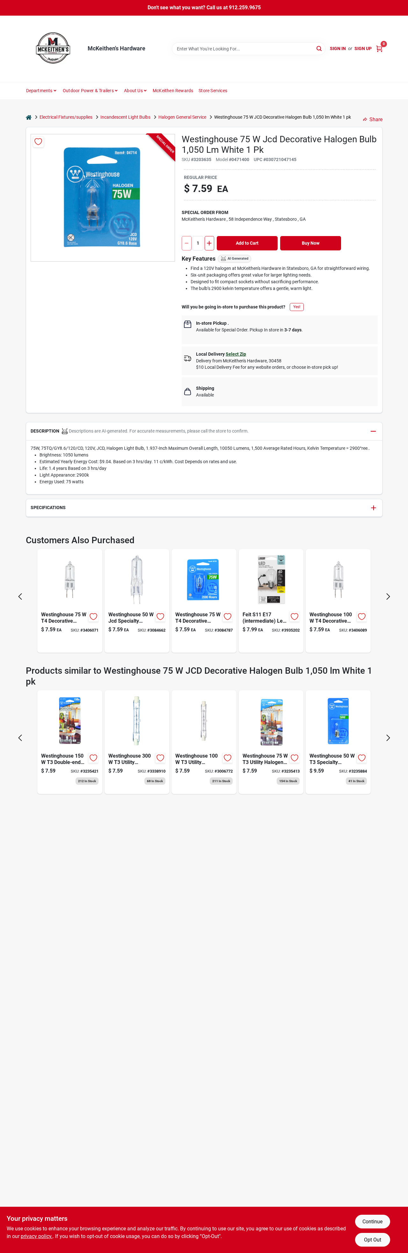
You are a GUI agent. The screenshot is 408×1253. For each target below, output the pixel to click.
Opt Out (372, 1240)
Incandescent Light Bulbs (125, 117)
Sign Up (363, 48)
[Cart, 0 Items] (379, 48)
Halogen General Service (182, 117)
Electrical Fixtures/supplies (66, 117)
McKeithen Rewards (173, 90)
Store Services (213, 90)
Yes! (296, 307)
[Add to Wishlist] (38, 141)
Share (375, 119)
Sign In (338, 48)
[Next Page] (388, 596)
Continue (372, 1222)
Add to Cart (247, 243)
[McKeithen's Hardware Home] (54, 49)
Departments (39, 90)
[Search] (319, 48)
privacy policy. (37, 1236)
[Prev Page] (20, 596)
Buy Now (310, 243)
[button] (204, 431)
